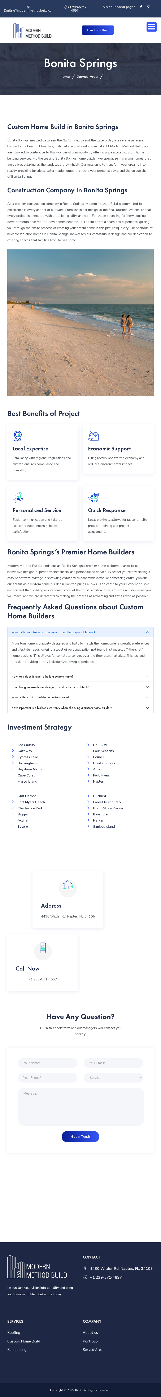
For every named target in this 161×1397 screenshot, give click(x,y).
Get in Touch (80, 1136)
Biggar (23, 814)
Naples (98, 781)
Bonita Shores (104, 763)
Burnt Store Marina (108, 808)
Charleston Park (30, 808)
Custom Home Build (23, 1341)
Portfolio (90, 1341)
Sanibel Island (104, 826)
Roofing (13, 1332)
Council (98, 757)
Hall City (100, 745)
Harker (98, 820)
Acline (22, 820)
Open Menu (152, 27)
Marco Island (27, 781)
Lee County (26, 745)
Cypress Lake (28, 757)
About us (90, 1332)
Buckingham (27, 763)
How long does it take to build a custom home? (42, 676)
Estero (23, 826)
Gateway (25, 751)
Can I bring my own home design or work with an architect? (50, 687)
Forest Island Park (107, 802)
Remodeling (16, 1349)
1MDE (78, 1390)
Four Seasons (103, 751)
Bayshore (100, 814)
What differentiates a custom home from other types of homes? (53, 632)
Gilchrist (99, 796)
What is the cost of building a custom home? (40, 697)
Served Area (87, 76)
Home (65, 76)
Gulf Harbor (27, 796)
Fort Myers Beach (31, 802)
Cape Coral (26, 775)
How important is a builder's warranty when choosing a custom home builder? (62, 708)
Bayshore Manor (30, 769)
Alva (96, 769)
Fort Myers (101, 775)
